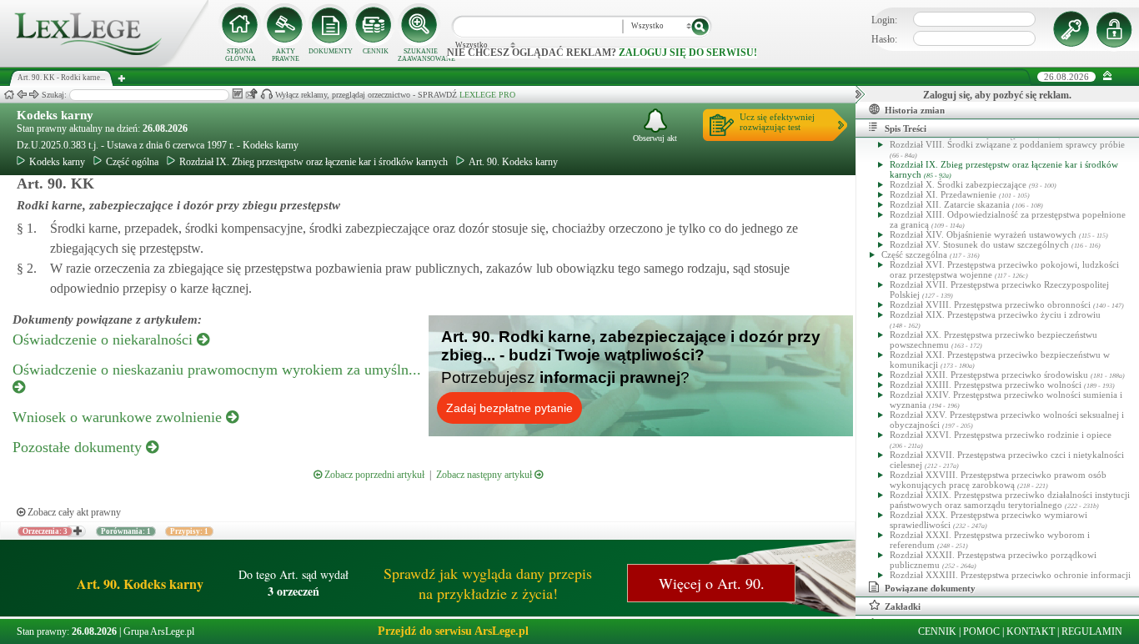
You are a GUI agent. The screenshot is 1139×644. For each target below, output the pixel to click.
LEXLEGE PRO (487, 94)
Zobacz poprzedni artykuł (373, 474)
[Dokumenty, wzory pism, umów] (330, 25)
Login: (884, 20)
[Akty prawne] (285, 25)
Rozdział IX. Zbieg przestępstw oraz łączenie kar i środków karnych (313, 162)
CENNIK (376, 51)
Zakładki (903, 606)
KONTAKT (1030, 631)
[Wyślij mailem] (251, 93)
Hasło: (884, 39)
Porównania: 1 (126, 531)
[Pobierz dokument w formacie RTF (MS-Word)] (237, 93)
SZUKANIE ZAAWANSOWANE (420, 55)
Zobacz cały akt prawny (73, 512)
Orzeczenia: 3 (45, 531)
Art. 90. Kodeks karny (513, 162)
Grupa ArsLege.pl (158, 631)
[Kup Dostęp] (375, 25)
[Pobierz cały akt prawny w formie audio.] (266, 93)
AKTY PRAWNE (285, 55)
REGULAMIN (1091, 631)
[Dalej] (34, 94)
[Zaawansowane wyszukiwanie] (420, 25)
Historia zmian (915, 110)
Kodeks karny (55, 115)
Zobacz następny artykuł (485, 474)
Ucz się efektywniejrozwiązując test (777, 122)
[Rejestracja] (1116, 29)
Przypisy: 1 (189, 531)
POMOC (981, 631)
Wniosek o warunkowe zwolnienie (119, 417)
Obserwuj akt (655, 138)
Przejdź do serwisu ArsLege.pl (453, 631)
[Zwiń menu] (1107, 76)
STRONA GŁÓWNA (240, 55)
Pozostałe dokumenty (79, 447)
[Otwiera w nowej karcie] (77, 531)
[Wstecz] (22, 94)
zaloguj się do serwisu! (688, 52)
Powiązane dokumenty (930, 588)
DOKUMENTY (331, 51)
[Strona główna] (104, 63)
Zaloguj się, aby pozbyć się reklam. (997, 95)
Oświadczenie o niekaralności (105, 339)
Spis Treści (905, 128)
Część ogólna (132, 162)
